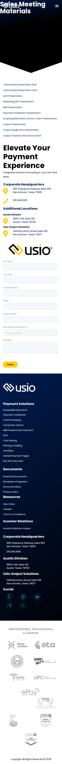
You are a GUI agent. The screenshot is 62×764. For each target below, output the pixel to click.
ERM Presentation (12, 107)
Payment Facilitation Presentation (22, 113)
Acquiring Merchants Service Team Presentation (30, 118)
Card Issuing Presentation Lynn (20, 90)
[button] (57, 5)
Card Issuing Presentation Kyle (20, 84)
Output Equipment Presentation (21, 129)
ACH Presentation (13, 96)
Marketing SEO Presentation (18, 101)
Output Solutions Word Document (22, 135)
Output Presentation (14, 124)
